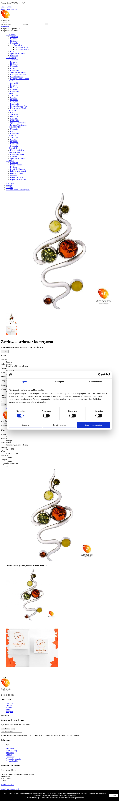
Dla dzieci (11, 148)
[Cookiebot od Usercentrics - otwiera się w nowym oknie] (100, 375)
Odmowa (25, 425)
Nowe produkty (11, 751)
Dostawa (13, 167)
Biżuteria (11, 35)
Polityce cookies (78, 798)
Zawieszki (14, 37)
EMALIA (11, 135)
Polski (3, 7)
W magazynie (6, 425)
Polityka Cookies (16, 173)
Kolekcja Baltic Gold (18, 74)
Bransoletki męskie (22, 49)
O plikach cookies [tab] (94, 381)
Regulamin (14, 163)
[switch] (46, 415)
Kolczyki (13, 39)
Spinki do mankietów (18, 53)
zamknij (113, 795)
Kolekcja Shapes (16, 77)
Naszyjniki (14, 43)
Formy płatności (16, 165)
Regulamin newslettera (18, 180)
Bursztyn (11, 58)
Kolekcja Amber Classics (19, 79)
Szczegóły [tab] (59, 381)
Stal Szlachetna (13, 152)
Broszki (13, 51)
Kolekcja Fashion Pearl (18, 106)
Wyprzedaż (10, 748)
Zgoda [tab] (24, 381)
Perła (9, 93)
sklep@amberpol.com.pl (10, 789)
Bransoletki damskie (22, 47)
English (9, 7)
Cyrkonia (11, 110)
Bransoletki (16, 45)
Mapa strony (10, 757)
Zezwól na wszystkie (93, 425)
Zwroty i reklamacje (17, 169)
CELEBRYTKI (13, 127)
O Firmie (13, 175)
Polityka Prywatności (13, 759)
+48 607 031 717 (7, 785)
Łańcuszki (14, 56)
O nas (10, 161)
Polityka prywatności (18, 171)
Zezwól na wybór (59, 425)
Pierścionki (14, 41)
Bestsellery (10, 753)
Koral (9, 81)
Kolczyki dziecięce (17, 150)
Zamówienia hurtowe (9, 9)
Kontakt (9, 755)
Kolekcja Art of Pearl (18, 108)
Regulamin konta (16, 177)
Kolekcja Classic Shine (18, 125)
